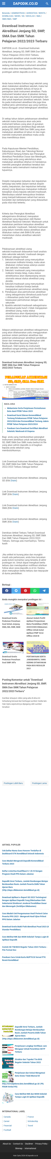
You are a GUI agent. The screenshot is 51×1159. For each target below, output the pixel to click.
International (30, 1148)
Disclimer (29, 1144)
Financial (8, 1125)
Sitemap (18, 1148)
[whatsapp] (35, 591)
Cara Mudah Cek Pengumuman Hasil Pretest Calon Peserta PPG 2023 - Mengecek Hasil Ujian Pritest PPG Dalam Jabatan (25, 916)
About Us (7, 1144)
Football (7, 1130)
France (31, 1117)
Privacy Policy (41, 1144)
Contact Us (18, 1144)
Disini (13, 480)
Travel (30, 1125)
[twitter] (16, 591)
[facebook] (6, 591)
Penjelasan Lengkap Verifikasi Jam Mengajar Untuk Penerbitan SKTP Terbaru (31, 1049)
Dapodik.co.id (25, 4)
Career (6, 1121)
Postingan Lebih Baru (13, 783)
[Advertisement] (25, 814)
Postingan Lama (39, 783)
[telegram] (44, 591)
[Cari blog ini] (47, 3)
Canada (7, 1117)
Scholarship (33, 1121)
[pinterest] (25, 591)
